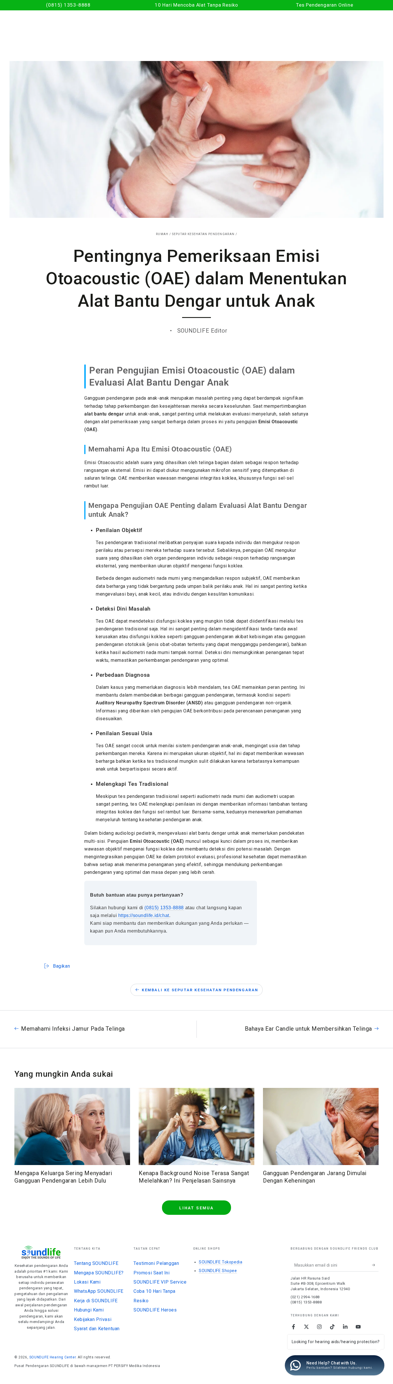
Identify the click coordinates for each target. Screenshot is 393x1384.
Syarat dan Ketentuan (97, 1328)
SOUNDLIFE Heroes (155, 1310)
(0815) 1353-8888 (164, 907)
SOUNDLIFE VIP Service (160, 1282)
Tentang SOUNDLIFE (96, 1263)
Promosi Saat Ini (151, 1273)
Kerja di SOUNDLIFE (96, 1300)
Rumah (162, 234)
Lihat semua (196, 1208)
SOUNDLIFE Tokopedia (220, 1262)
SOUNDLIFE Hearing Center (52, 1357)
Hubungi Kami (89, 1310)
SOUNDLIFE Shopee (218, 1270)
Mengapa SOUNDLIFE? (99, 1273)
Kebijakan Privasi (92, 1319)
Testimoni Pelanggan (156, 1263)
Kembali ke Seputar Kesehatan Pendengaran (200, 990)
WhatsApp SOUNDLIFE (98, 1291)
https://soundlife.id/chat (143, 915)
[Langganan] (375, 1265)
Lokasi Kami (87, 1282)
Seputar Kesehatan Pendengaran (203, 234)
